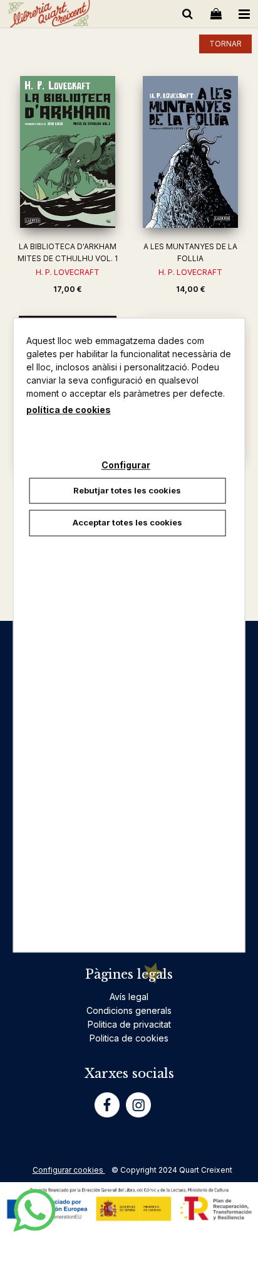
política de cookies (68, 409)
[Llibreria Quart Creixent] (49, 16)
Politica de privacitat (129, 1024)
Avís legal (129, 996)
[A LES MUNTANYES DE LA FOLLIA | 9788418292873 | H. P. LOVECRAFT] (190, 152)
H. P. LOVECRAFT (68, 272)
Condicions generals (129, 1010)
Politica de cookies (129, 1038)
